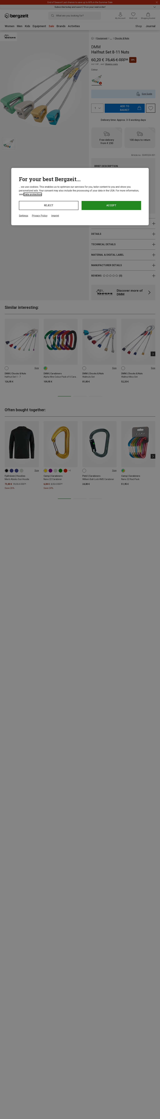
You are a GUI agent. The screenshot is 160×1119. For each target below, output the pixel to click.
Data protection (33, 194)
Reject (48, 205)
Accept (111, 205)
